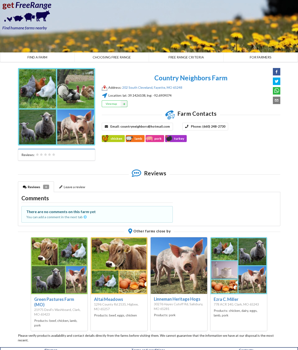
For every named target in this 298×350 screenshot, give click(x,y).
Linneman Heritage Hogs (177, 299)
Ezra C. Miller (226, 299)
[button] (276, 71)
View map (111, 103)
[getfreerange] (25, 17)
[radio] (37, 154)
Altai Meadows (108, 299)
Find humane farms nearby (24, 27)
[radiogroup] (45, 154)
